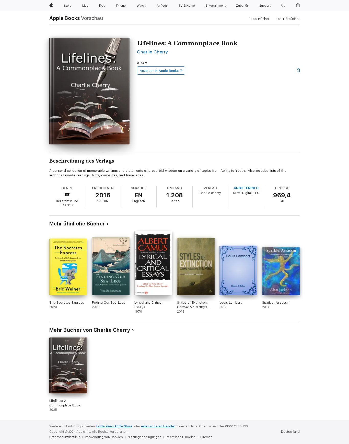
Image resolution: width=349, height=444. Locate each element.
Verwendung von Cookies (104, 437)
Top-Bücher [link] (260, 19)
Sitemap (206, 437)
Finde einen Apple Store (114, 426)
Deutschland (290, 432)
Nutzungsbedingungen (144, 437)
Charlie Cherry (152, 51)
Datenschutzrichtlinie (64, 437)
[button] (283, 5)
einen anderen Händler (158, 426)
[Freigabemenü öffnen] (298, 70)
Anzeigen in (159, 71)
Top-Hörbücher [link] (288, 19)
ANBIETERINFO (246, 188)
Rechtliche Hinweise (181, 437)
